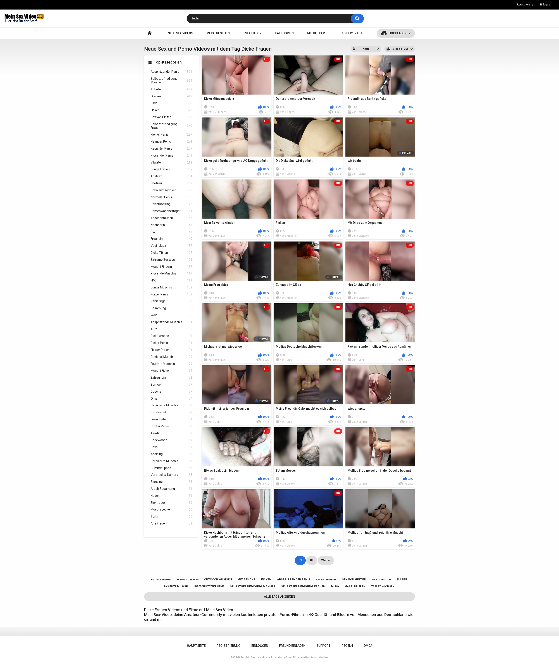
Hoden (171, 495)
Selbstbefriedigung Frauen (171, 125)
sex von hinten (354, 579)
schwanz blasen (187, 579)
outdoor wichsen (218, 579)
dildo (335, 586)
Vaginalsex (171, 245)
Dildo (171, 103)
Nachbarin (171, 225)
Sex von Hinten (171, 117)
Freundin (171, 238)
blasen (402, 579)
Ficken (171, 110)
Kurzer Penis (171, 294)
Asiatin (171, 433)
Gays (171, 447)
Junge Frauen (171, 169)
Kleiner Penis (171, 134)
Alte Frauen (171, 523)
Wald (171, 315)
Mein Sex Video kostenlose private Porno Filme (272, 657)
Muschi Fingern (171, 266)
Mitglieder (316, 33)
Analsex (171, 176)
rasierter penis (326, 579)
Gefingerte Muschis (171, 405)
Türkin (171, 516)
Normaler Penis (171, 197)
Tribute (171, 89)
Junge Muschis (171, 287)
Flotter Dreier (171, 350)
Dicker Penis (171, 343)
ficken (266, 579)
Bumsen (171, 384)
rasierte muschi (176, 586)
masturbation (381, 579)
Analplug (171, 454)
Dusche (171, 391)
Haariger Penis (171, 141)
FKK (171, 280)
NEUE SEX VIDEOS (180, 33)
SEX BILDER (253, 33)
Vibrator (171, 162)
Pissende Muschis (171, 273)
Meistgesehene (219, 33)
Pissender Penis (171, 155)
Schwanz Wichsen (171, 190)
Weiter (326, 560)
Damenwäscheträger (171, 211)
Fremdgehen (171, 419)
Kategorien (284, 33)
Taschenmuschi (171, 218)
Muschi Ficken (171, 370)
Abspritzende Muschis (171, 322)
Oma (171, 398)
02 (312, 560)
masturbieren (355, 586)
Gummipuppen (171, 468)
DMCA (368, 645)
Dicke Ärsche (171, 336)
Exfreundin (171, 377)
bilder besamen (161, 579)
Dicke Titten (171, 252)
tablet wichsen (382, 586)
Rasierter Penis (171, 148)
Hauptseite (149, 33)
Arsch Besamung (171, 488)
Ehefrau (171, 183)
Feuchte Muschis (171, 364)
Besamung (171, 308)
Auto (171, 329)
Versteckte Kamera (171, 474)
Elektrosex (171, 502)
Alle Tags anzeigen (279, 596)
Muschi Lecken (171, 509)
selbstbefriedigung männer (252, 586)
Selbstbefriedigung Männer (171, 80)
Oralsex (171, 96)
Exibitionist (171, 412)
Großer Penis (171, 426)
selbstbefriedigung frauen (303, 586)
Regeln (347, 645)
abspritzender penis (293, 579)
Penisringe (171, 301)
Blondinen (171, 481)
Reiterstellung (171, 204)
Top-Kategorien (168, 62)
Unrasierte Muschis (171, 461)
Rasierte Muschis (171, 357)
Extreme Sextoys (171, 259)
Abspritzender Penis (171, 71)
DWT (171, 232)
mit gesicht (246, 579)
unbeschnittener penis (208, 586)
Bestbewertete (351, 33)
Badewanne (171, 440)
